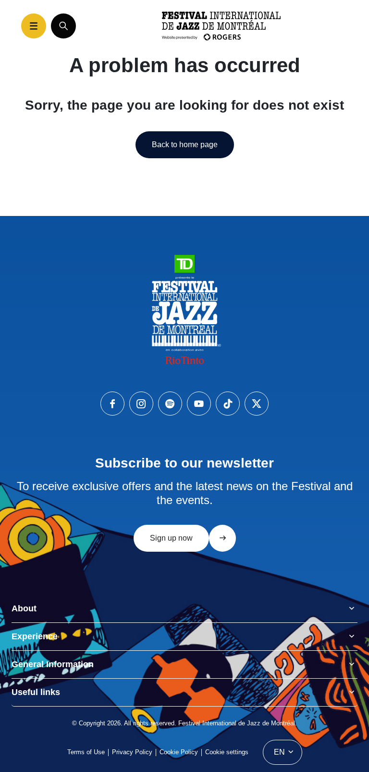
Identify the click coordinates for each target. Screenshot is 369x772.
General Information (53, 664)
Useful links (36, 692)
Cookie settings (226, 752)
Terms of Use (86, 752)
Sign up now (171, 538)
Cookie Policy (179, 752)
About (24, 608)
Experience (35, 636)
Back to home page (185, 144)
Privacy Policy (132, 752)
